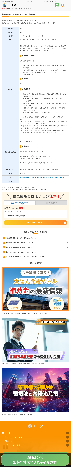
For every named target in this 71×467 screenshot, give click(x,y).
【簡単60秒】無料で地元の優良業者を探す (35, 460)
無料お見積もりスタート (35, 222)
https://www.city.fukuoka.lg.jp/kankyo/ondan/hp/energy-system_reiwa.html (43, 177)
